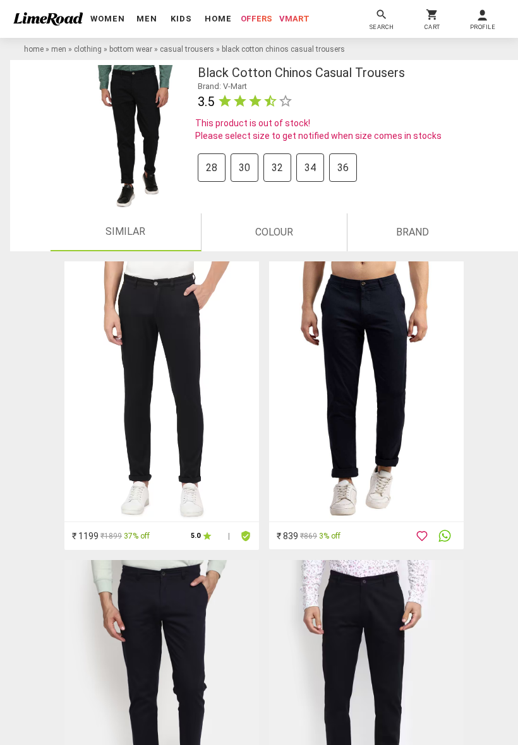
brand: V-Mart (222, 86)
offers (256, 18)
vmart (294, 18)
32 (277, 168)
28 (211, 168)
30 (244, 168)
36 (343, 168)
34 (310, 168)
